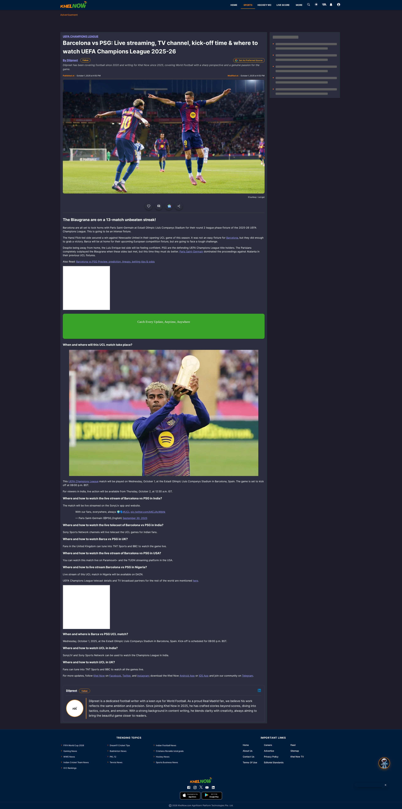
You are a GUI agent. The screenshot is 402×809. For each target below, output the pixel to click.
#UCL (126, 511)
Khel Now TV (297, 756)
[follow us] (169, 206)
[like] (148, 206)
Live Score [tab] (283, 5)
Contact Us (248, 756)
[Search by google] (308, 5)
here (195, 580)
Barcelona (232, 237)
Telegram (247, 675)
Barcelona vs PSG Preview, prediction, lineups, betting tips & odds (115, 261)
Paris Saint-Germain (191, 251)
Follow (85, 60)
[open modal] (384, 763)
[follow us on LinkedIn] (213, 787)
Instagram (143, 675)
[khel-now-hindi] (324, 5)
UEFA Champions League (80, 36)
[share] (179, 206)
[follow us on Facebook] (189, 787)
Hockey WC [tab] (265, 5)
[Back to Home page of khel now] (73, 5)
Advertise (269, 750)
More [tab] (299, 5)
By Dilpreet (70, 60)
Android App (187, 675)
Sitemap (295, 750)
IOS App (204, 675)
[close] (385, 785)
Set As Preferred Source (251, 60)
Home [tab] (234, 5)
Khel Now (99, 675)
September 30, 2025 (135, 518)
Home (246, 745)
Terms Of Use (250, 762)
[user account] (339, 5)
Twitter (126, 675)
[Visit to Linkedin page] (259, 690)
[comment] (159, 206)
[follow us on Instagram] (195, 787)
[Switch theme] (316, 5)
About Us (248, 750)
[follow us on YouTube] (207, 787)
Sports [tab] (248, 5)
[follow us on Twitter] (201, 787)
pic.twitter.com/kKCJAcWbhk (148, 511)
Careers (268, 745)
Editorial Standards (274, 762)
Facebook (115, 675)
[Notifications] (331, 5)
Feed (293, 745)
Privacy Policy (271, 756)
